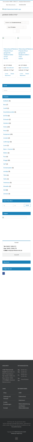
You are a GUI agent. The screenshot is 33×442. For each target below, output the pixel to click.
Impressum (22, 400)
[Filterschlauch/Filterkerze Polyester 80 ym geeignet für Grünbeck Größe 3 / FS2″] (24, 42)
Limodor (5, 138)
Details (12, 73)
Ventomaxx (6, 182)
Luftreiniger (6, 141)
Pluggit (5, 160)
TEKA (5, 175)
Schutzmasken (7, 167)
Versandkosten (10, 67)
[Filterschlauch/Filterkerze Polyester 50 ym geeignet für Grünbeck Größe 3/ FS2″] (9, 42)
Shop (4, 392)
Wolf (4, 190)
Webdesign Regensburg (16, 433)
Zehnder (5, 193)
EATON (5, 115)
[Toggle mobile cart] (27, 9)
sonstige (5, 171)
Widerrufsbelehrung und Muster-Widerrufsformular (24, 406)
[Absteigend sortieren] (27, 22)
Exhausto (6, 119)
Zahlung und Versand (7, 397)
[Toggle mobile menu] (30, 9)
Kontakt (5, 408)
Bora (4, 104)
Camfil (5, 108)
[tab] (16, 242)
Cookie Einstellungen (7, 403)
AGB (20, 392)
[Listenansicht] (17, 31)
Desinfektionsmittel (8, 112)
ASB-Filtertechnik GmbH (20, 431)
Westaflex (6, 186)
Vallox (5, 179)
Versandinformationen (16, 426)
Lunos (5, 145)
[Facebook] (3, 273)
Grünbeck (6, 123)
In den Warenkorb (7, 74)
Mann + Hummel (8, 149)
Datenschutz (22, 396)
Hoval (5, 130)
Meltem (5, 153)
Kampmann (6, 134)
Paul (4, 156)
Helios (5, 127)
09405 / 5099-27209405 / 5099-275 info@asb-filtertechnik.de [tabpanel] (13, 248)
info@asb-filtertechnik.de (24, 1)
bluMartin (6, 101)
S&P (4, 164)
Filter (27, 205)
